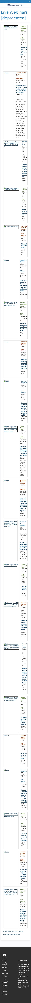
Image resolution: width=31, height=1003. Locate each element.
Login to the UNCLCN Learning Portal (12, 3)
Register (4, 4)
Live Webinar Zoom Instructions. (13, 931)
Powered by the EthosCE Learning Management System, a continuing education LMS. (24, 1002)
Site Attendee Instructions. (11, 934)
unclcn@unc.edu (24, 986)
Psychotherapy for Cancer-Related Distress (24, 51)
